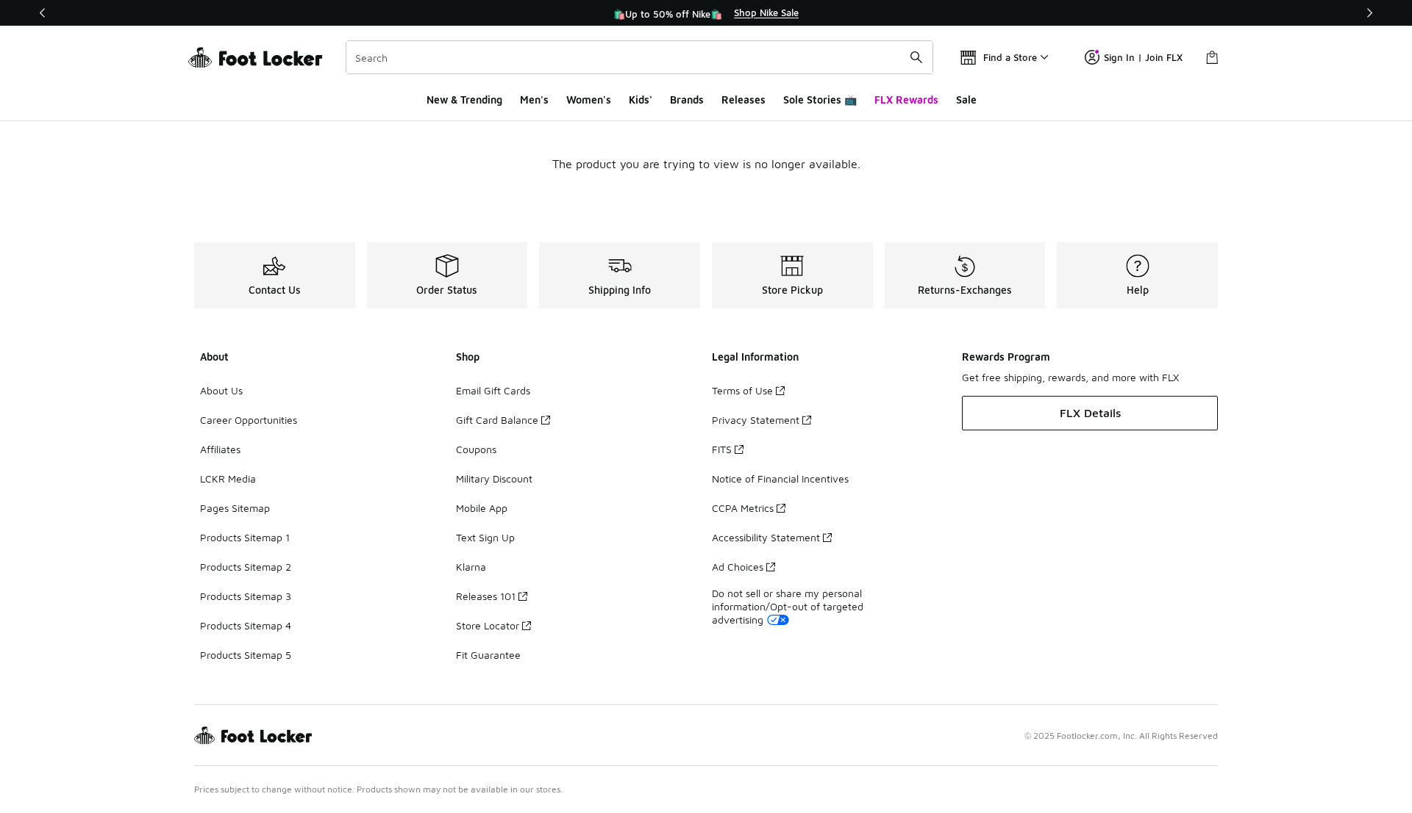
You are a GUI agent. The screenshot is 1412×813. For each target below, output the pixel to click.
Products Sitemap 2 (245, 566)
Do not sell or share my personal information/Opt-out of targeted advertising (787, 606)
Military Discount (494, 478)
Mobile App (481, 508)
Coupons (476, 449)
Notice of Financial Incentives (780, 478)
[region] (706, 13)
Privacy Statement (755, 419)
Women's (588, 99)
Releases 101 (486, 596)
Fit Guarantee (488, 654)
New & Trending (464, 99)
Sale (966, 99)
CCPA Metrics (743, 508)
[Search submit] (916, 57)
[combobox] (639, 57)
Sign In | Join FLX (1143, 57)
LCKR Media (228, 478)
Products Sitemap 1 (245, 537)
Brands (687, 99)
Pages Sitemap (235, 508)
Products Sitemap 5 (245, 654)
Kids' (640, 99)
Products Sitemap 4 (245, 625)
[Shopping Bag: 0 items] (1212, 57)
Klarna (471, 566)
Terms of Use (742, 390)
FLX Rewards (906, 99)
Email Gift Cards (493, 390)
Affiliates (220, 449)
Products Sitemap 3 (245, 596)
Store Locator (487, 625)
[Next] (1369, 13)
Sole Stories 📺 (820, 99)
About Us (221, 390)
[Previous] (42, 13)
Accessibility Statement (766, 537)
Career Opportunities (248, 419)
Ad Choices (737, 566)
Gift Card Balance (497, 419)
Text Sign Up (485, 537)
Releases (743, 99)
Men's (534, 99)
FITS (722, 449)
